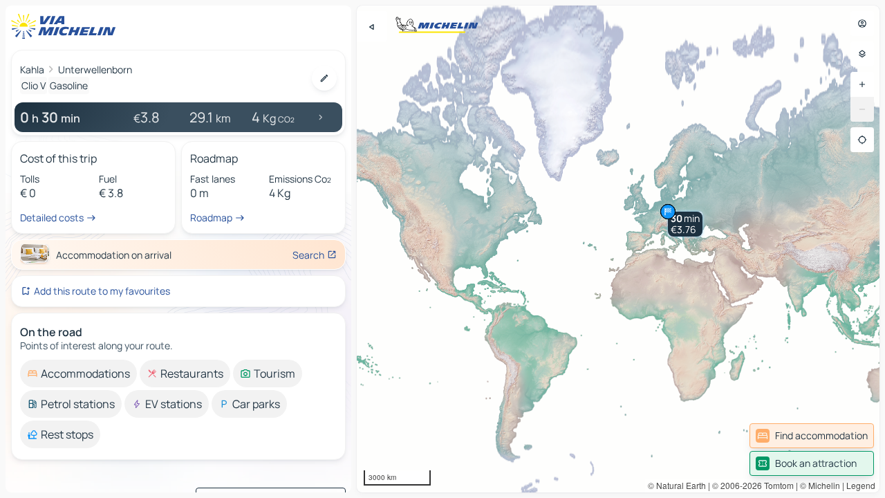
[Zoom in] (862, 84)
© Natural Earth (677, 485)
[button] (685, 224)
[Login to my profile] (862, 23)
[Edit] (324, 78)
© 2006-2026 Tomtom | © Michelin (776, 485)
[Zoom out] (862, 109)
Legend (860, 485)
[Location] (862, 139)
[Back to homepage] (66, 26)
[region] (618, 249)
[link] (811, 435)
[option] (78, 373)
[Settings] (862, 54)
